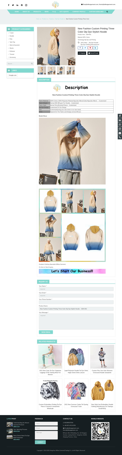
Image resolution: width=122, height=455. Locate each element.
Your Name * (43, 286)
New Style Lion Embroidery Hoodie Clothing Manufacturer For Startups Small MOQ (102, 406)
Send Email (94, 53)
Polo (11, 39)
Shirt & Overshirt (15, 45)
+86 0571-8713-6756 (70, 425)
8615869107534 (68, 422)
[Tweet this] (85, 47)
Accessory (13, 57)
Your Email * (42, 292)
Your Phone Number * (45, 299)
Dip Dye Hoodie (93, 42)
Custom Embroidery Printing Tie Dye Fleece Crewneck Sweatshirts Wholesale (50, 406)
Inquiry (82, 53)
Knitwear (12, 51)
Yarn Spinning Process (20, 429)
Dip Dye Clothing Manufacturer (90, 44)
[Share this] (80, 47)
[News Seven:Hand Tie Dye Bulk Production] (10, 438)
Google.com (12, 75)
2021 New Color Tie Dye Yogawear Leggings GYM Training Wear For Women (50, 372)
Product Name (43, 306)
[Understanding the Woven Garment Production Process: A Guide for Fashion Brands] (10, 426)
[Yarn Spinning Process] (10, 433)
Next (72, 46)
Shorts (12, 48)
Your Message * (43, 312)
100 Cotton (84, 42)
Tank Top (12, 42)
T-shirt (11, 33)
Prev (39, 46)
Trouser (12, 54)
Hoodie (12, 36)
